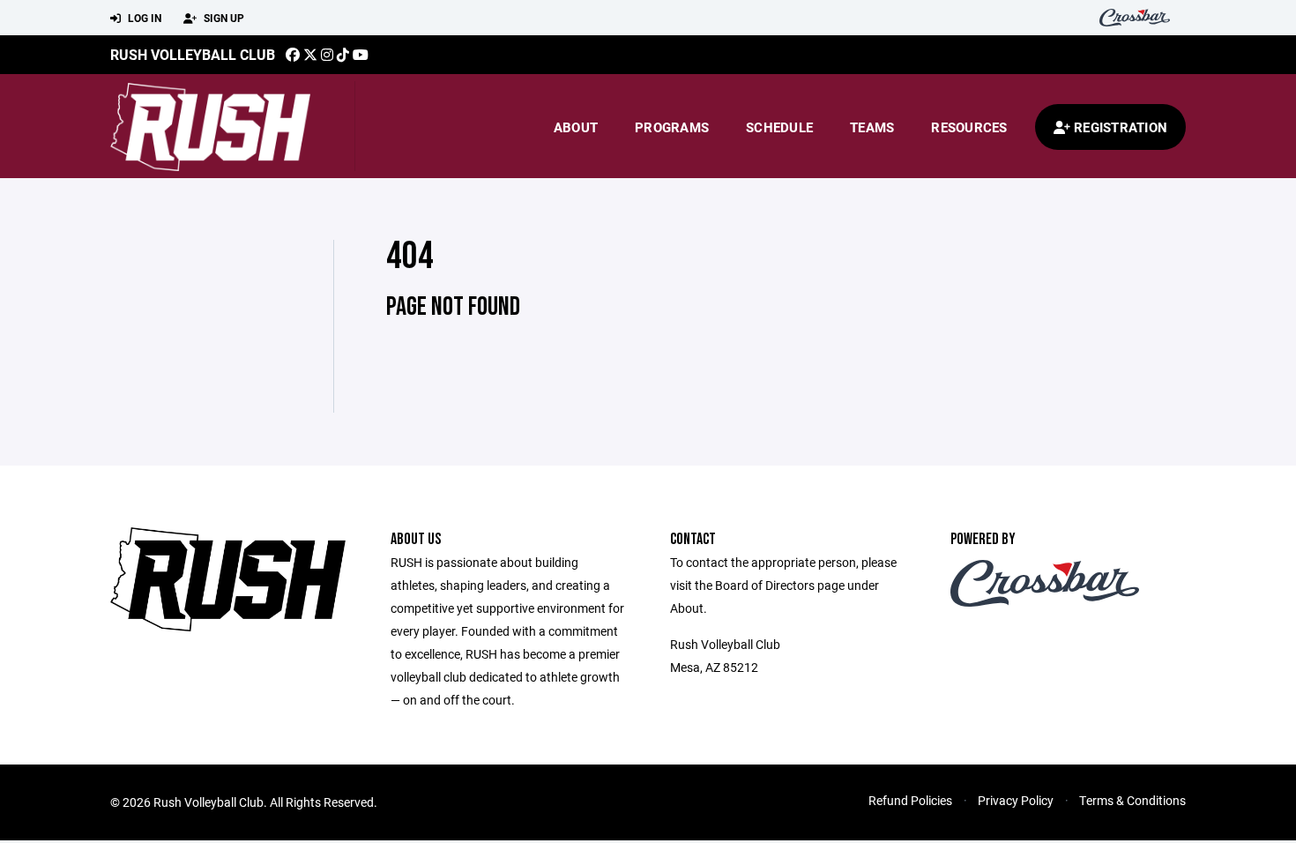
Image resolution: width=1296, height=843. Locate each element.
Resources (969, 127)
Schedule (779, 127)
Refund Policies (910, 800)
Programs (672, 127)
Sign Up (222, 18)
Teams (872, 127)
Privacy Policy (1016, 800)
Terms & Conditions (1132, 800)
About (576, 127)
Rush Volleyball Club (192, 54)
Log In (143, 18)
